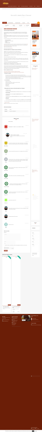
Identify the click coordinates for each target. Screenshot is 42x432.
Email (32, 235)
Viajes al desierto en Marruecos (12, 6)
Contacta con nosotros (6, 102)
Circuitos (8, 8)
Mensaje (33, 244)
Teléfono (33, 238)
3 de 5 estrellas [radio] (9, 232)
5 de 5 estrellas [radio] (11, 232)
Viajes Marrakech (4, 8)
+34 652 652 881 (34, 318)
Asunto (33, 241)
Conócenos (38, 6)
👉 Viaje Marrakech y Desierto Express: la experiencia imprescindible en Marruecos (35, 197)
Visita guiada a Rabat (6, 306)
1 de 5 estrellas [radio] (7, 232)
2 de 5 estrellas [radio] (8, 232)
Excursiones (31, 6)
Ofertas (19, 6)
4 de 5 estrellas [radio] (10, 232)
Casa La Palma (12, 71)
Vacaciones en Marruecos (24, 6)
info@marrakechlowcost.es (35, 319)
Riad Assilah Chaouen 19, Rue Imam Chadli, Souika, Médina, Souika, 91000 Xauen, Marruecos (14, 72)
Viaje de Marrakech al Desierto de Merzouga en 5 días (35, 146)
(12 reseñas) (23, 16)
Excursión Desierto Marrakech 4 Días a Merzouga (36, 95)
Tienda (34, 6)
